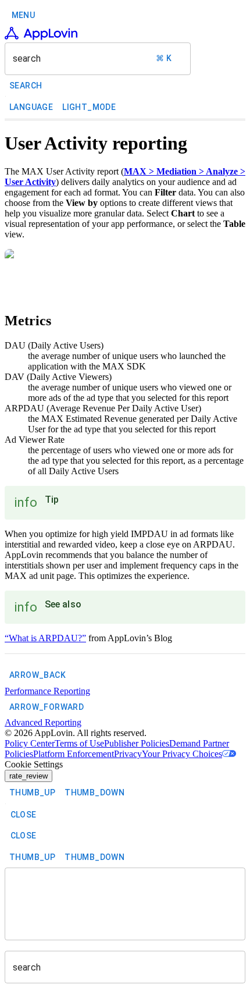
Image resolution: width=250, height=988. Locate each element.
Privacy (128, 754)
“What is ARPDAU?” (45, 638)
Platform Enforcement (73, 754)
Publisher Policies (136, 743)
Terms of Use (79, 743)
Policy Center (30, 743)
